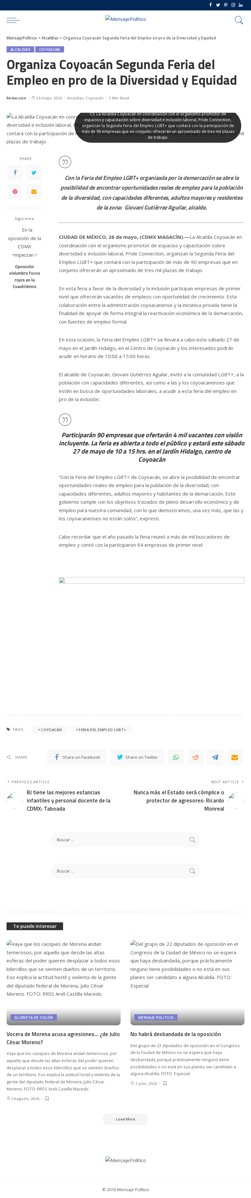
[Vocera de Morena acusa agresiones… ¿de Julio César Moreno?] (64, 982)
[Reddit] (195, 757)
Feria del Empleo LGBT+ (102, 729)
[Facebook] (210, 5)
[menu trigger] (15, 20)
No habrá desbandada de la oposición (175, 1034)
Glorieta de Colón (33, 1017)
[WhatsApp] (176, 757)
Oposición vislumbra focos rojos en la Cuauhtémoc (24, 276)
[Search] (237, 20)
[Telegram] (215, 757)
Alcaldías (20, 49)
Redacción (16, 98)
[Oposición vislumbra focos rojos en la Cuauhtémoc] (25, 243)
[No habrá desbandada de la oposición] (187, 982)
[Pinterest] (225, 5)
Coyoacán (49, 49)
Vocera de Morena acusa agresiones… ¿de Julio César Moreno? (63, 1038)
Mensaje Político (156, 1017)
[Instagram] (233, 5)
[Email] (34, 191)
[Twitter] (218, 5)
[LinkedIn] (240, 5)
